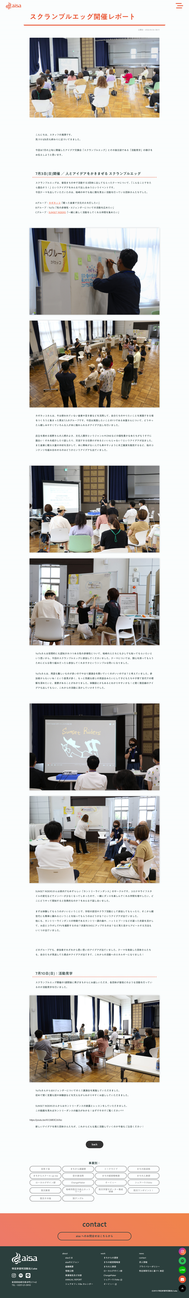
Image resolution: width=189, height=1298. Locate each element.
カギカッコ (55, 203)
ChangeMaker (110, 1275)
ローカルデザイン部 (113, 1271)
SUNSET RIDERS (57, 212)
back (94, 1144)
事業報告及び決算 (73, 1275)
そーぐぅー (109, 1284)
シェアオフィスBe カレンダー (79, 1284)
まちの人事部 (110, 1266)
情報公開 (69, 1271)
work (103, 1253)
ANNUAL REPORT (73, 1279)
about (65, 1253)
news (141, 1253)
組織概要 (69, 1266)
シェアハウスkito (111, 1279)
